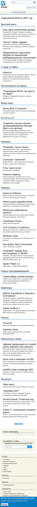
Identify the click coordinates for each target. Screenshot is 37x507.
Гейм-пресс (9, 384)
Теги (4, 467)
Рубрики (5, 465)
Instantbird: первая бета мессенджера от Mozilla (15, 252)
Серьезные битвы (12, 221)
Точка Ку (7, 323)
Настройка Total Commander (17, 244)
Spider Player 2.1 (11, 263)
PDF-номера (7, 471)
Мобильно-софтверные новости (15, 211)
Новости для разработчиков (17, 201)
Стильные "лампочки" (14, 159)
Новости (7, 72)
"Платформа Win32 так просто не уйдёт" (19, 92)
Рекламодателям (8, 485)
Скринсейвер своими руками (18, 276)
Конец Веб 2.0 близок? (15, 108)
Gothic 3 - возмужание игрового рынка (19, 411)
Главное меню (19, 12)
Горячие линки (10, 329)
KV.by (4, 7)
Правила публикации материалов (13, 493)
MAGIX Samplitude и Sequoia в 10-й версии (19, 294)
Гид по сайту (7, 491)
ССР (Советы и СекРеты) (16, 227)
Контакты (6, 478)
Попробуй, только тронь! (16, 147)
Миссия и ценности (9, 461)
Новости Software (12, 193)
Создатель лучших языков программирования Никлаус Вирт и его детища (17, 126)
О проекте (6, 459)
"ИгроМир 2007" (11, 391)
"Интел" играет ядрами (15, 42)
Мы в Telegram (18, 424)
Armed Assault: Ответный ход (18, 399)
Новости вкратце (11, 174)
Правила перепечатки (10, 463)
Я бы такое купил (12, 168)
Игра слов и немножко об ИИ (18, 359)
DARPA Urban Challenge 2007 (18, 369)
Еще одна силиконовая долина (19, 29)
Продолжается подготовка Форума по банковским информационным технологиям (19, 55)
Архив (5, 469)
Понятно (4, 504)
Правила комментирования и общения (15, 495)
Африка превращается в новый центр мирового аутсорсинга (19, 345)
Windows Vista (10, 236)
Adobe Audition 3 (11, 308)
